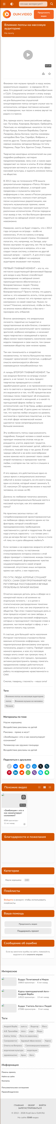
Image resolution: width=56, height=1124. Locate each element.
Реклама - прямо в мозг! (16, 732)
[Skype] (40, 772)
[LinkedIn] (15, 772)
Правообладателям (10, 1092)
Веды (39, 1031)
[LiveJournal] (47, 766)
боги (32, 1055)
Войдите (8, 899)
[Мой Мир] (34, 766)
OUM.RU (40, 1113)
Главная (19, 1105)
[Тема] (11, 4)
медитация (32, 1050)
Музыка (9, 706)
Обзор (31, 1105)
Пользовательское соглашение (15, 1087)
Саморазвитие (10, 1041)
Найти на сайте (8, 1076)
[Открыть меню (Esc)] (3, 4)
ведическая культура (13, 1050)
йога (23, 1031)
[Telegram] (28, 766)
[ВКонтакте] (15, 766)
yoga (31, 1031)
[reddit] (21, 772)
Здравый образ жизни (31, 1041)
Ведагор (34, 1026)
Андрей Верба (10, 1026)
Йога (44, 1026)
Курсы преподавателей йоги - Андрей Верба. (34, 993)
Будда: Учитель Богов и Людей (35, 1006)
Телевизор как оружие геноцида (21, 745)
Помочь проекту (9, 1072)
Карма (48, 1041)
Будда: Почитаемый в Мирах (33, 979)
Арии (23, 1055)
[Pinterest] (9, 772)
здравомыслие (10, 1055)
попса (8, 701)
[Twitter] (40, 766)
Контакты (6, 1081)
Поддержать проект (28, 930)
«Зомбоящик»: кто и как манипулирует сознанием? (14, 813)
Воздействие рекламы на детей (20, 727)
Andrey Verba (10, 1036)
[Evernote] (47, 772)
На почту (9, 33)
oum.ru (24, 1026)
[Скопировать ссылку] (9, 766)
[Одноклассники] (21, 766)
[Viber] (34, 772)
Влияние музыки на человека (29, 701)
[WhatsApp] (28, 772)
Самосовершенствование (37, 1045)
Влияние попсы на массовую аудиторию (24, 696)
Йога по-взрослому (28, 1036)
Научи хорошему (12, 722)
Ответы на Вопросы (13, 1045)
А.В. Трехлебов (10, 1031)
